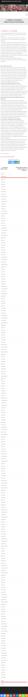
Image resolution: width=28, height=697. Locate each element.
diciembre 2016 (4, 398)
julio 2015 (3, 439)
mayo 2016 (3, 415)
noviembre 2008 (4, 626)
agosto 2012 (3, 519)
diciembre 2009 (4, 594)
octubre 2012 (3, 514)
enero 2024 (3, 208)
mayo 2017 (3, 385)
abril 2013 (3, 500)
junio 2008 (3, 638)
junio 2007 (3, 667)
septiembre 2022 (4, 235)
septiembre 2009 (4, 602)
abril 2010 (3, 585)
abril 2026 (3, 184)
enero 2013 (3, 507)
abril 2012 (3, 529)
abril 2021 (3, 276)
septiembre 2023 (4, 213)
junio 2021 (3, 271)
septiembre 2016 (4, 405)
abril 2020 (3, 305)
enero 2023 (3, 225)
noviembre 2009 (4, 597)
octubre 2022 (3, 233)
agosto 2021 (3, 266)
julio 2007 (3, 665)
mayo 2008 (3, 640)
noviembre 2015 (4, 429)
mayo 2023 (3, 220)
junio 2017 (3, 383)
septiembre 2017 (4, 376)
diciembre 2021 (4, 257)
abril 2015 (3, 446)
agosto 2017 (3, 378)
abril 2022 (3, 247)
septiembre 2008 (4, 631)
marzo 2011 (3, 558)
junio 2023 (3, 218)
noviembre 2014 (4, 456)
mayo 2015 (3, 444)
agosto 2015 (3, 436)
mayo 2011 (3, 553)
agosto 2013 (3, 490)
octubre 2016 (3, 403)
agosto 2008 (3, 633)
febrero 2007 (3, 677)
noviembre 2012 (4, 512)
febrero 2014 (3, 475)
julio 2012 (3, 521)
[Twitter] (12, 162)
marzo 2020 (3, 308)
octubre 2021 (3, 262)
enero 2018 (3, 371)
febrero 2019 (3, 339)
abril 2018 (3, 364)
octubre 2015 (3, 432)
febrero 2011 (3, 560)
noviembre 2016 (4, 400)
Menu (14, 12)
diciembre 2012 (4, 509)
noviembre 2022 (4, 230)
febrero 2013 (3, 504)
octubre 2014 (3, 458)
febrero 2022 (3, 252)
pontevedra (15, 31)
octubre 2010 (3, 570)
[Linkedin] (15, 162)
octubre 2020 (3, 291)
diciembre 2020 (4, 286)
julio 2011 (3, 548)
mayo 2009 (3, 611)
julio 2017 (3, 381)
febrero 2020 (3, 310)
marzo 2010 (3, 587)
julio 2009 (3, 606)
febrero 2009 (3, 619)
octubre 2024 (3, 199)
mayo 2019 (3, 332)
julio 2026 (3, 179)
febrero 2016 (3, 422)
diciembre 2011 (4, 538)
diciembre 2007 (4, 653)
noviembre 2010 (4, 568)
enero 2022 (3, 254)
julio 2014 (3, 463)
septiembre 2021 (4, 264)
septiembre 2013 (4, 487)
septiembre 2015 (4, 434)
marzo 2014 (3, 473)
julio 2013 (3, 492)
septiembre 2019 (4, 322)
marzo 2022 (3, 250)
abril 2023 (3, 223)
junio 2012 (3, 524)
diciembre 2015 (4, 427)
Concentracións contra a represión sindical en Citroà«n (21, 169)
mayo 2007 (3, 670)
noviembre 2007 (4, 655)
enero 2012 (3, 536)
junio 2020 (3, 301)
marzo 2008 (3, 645)
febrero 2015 (3, 451)
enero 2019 (3, 342)
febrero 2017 (3, 393)
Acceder (2, 683)
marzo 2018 (3, 366)
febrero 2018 (3, 368)
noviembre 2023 (4, 211)
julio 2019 (3, 327)
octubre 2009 (3, 599)
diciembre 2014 (4, 453)
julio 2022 (3, 240)
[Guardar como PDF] (5, 156)
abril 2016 (3, 417)
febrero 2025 (3, 191)
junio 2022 (3, 242)
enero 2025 (3, 194)
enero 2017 (3, 395)
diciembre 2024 (4, 196)
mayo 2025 (3, 186)
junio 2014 (3, 466)
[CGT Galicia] (14, 10)
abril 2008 (3, 643)
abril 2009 (3, 614)
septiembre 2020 (4, 293)
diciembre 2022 (4, 228)
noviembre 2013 (4, 483)
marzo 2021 (3, 279)
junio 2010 (3, 580)
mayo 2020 (3, 303)
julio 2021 (3, 269)
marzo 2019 (3, 337)
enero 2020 (3, 313)
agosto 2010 (3, 575)
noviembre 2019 (4, 318)
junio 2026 (3, 182)
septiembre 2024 (4, 201)
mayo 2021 (3, 274)
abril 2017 (3, 388)
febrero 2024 (3, 206)
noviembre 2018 (4, 347)
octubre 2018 (3, 349)
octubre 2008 (3, 628)
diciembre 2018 (4, 344)
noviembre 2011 (4, 541)
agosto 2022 (3, 237)
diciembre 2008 (4, 623)
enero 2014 (3, 478)
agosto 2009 (3, 604)
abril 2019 (3, 335)
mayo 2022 (3, 245)
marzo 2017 (3, 390)
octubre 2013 (3, 485)
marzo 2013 (3, 502)
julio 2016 (3, 410)
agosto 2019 (3, 325)
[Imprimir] (12, 156)
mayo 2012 (3, 526)
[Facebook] (9, 162)
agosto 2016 (3, 407)
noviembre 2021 (4, 259)
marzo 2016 (3, 419)
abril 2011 (3, 555)
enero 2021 (3, 283)
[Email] (18, 162)
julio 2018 (3, 356)
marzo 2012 (3, 531)
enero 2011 (3, 563)
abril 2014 (3, 470)
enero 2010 (3, 592)
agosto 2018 (3, 354)
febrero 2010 (3, 589)
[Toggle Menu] (27, 14)
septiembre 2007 (4, 660)
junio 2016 (3, 412)
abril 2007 (3, 672)
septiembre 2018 (4, 351)
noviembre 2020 (4, 288)
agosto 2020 (3, 296)
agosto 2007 (3, 662)
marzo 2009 (3, 616)
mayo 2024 (3, 203)
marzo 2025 (3, 189)
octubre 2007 (3, 657)
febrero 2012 (3, 534)
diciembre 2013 (4, 480)
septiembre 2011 (4, 546)
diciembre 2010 (4, 565)
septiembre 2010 (4, 572)
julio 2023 (3, 216)
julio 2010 (3, 577)
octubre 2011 (3, 543)
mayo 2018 (3, 361)
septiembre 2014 (4, 461)
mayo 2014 (3, 468)
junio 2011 (3, 551)
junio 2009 (3, 609)
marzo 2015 (3, 449)
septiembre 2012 (4, 517)
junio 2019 (3, 330)
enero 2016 (3, 424)
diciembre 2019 (4, 315)
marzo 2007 (3, 674)
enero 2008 (3, 650)
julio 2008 (3, 636)
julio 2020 (3, 298)
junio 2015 (3, 441)
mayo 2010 (3, 582)
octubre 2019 (3, 320)
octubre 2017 (3, 373)
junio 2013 (3, 495)
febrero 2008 (3, 648)
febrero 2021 (3, 281)
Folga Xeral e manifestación (4, 168)
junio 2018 (3, 359)
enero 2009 (3, 621)
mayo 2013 (3, 497)
